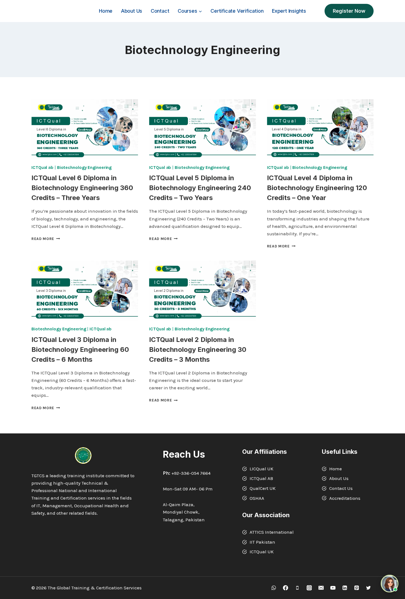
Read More (45, 239)
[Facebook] (285, 588)
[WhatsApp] (274, 588)
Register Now (349, 11)
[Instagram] (309, 588)
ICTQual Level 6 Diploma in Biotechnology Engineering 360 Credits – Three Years (82, 188)
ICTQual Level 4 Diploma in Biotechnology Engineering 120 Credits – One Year (317, 188)
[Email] (321, 588)
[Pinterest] (357, 588)
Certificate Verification (236, 11)
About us (131, 11)
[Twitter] (368, 588)
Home (105, 11)
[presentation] (84, 129)
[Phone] (297, 588)
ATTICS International (272, 532)
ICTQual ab (42, 167)
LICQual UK (261, 468)
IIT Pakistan (262, 542)
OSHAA (257, 498)
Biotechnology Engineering (84, 167)
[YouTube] (333, 588)
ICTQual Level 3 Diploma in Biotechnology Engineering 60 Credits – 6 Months (80, 349)
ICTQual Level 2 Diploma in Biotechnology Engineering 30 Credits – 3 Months (197, 349)
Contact (160, 11)
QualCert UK (263, 488)
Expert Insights (289, 11)
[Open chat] (389, 583)
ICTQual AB (261, 478)
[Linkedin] (345, 588)
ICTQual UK (262, 551)
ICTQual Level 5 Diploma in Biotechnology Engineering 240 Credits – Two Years (200, 188)
